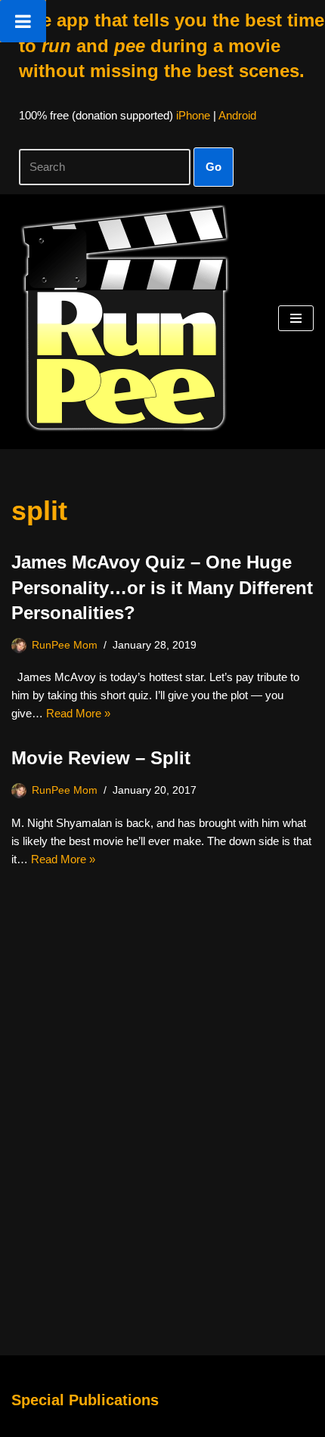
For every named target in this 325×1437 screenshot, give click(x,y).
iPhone (193, 115)
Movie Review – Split (100, 758)
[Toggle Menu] (23, 21)
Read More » (78, 713)
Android (237, 115)
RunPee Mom (65, 645)
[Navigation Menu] (296, 318)
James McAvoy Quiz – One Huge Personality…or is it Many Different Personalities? (162, 587)
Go (213, 166)
